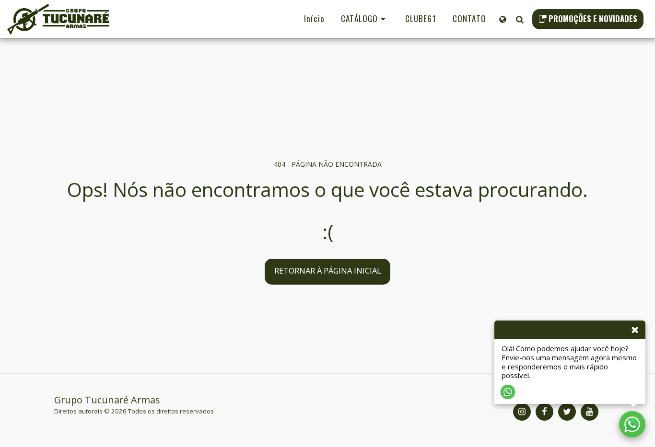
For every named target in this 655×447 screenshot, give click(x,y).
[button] (519, 19)
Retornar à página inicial (327, 270)
